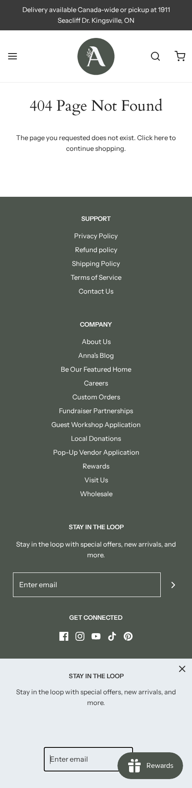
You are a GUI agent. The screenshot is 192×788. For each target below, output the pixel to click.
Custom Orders (96, 397)
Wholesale (96, 493)
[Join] (173, 584)
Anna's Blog (96, 355)
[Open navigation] (12, 56)
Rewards (96, 466)
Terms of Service (96, 277)
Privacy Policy (96, 236)
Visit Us (96, 480)
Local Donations (96, 438)
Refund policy (96, 249)
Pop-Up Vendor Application (96, 452)
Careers (96, 383)
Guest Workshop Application (96, 424)
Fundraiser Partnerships (96, 410)
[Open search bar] (155, 56)
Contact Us (96, 291)
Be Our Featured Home (96, 369)
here (161, 137)
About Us (96, 341)
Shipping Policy (96, 263)
